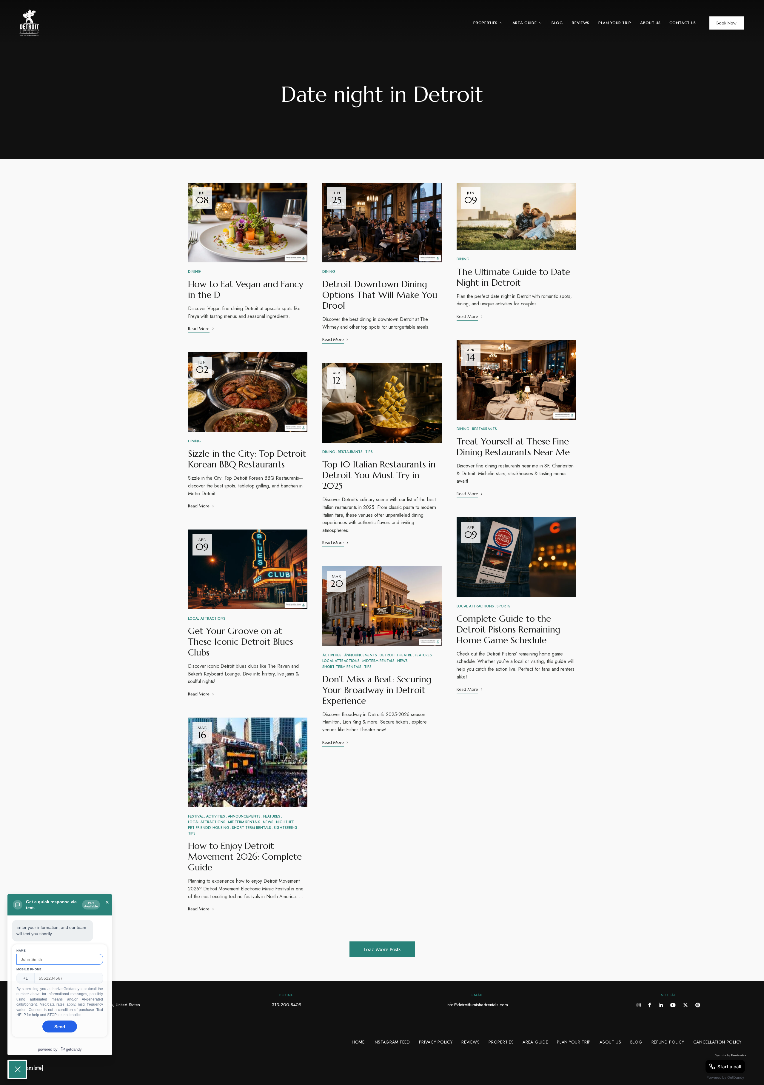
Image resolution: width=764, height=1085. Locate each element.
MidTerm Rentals (244, 822)
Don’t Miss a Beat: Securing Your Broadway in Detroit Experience (376, 690)
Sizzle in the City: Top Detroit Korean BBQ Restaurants (247, 459)
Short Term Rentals (251, 827)
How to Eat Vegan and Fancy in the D (245, 289)
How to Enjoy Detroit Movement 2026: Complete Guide (245, 856)
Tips (191, 833)
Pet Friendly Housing (208, 827)
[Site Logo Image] (46, 23)
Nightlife (285, 822)
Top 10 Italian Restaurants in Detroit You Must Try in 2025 (379, 475)
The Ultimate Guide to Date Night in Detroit (513, 277)
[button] (726, 23)
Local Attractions (206, 618)
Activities (215, 816)
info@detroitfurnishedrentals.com (477, 1004)
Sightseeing (286, 827)
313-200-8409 (286, 1004)
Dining (194, 271)
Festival (195, 816)
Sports (503, 606)
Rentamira (738, 1055)
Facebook (649, 1005)
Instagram (639, 1005)
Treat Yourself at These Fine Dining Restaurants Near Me (513, 447)
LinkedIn (661, 1005)
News (268, 822)
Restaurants (350, 452)
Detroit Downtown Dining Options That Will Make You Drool (379, 294)
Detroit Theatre (396, 655)
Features (271, 816)
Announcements (244, 816)
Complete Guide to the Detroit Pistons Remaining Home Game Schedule (508, 629)
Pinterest (697, 1005)
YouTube (673, 1005)
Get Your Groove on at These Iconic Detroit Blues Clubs (240, 641)
